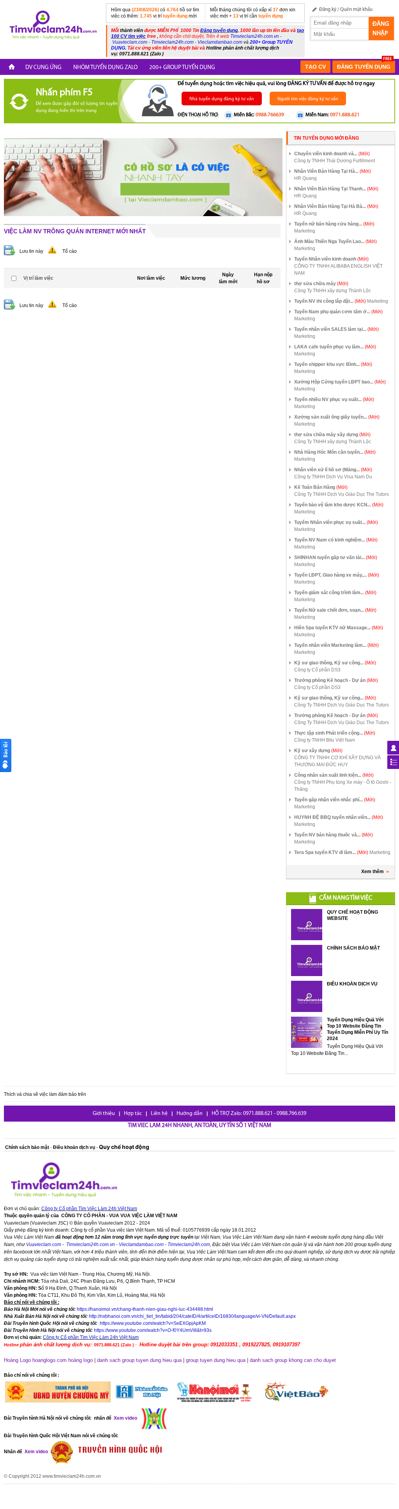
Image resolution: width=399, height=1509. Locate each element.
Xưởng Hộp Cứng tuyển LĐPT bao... (340, 382)
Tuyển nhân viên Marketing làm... (336, 645)
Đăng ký (327, 9)
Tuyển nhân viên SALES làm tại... (336, 329)
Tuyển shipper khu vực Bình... (333, 364)
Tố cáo (69, 251)
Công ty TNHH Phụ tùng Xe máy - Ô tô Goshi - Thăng (342, 785)
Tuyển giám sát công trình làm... (335, 592)
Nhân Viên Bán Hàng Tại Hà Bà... (336, 206)
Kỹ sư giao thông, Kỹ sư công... (335, 663)
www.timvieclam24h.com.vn (71, 1476)
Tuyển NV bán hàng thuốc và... (333, 835)
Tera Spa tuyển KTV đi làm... (331, 852)
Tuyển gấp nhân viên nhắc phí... (334, 799)
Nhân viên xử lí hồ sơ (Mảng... (333, 469)
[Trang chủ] (11, 67)
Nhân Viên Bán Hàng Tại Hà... (332, 171)
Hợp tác (133, 1114)
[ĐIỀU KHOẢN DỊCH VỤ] (306, 996)
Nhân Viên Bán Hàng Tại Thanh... (336, 189)
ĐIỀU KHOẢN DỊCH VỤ (352, 984)
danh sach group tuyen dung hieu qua (139, 1360)
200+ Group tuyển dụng (182, 68)
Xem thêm (372, 871)
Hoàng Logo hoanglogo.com (35, 1360)
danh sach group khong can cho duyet (293, 1360)
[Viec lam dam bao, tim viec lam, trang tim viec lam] (52, 26)
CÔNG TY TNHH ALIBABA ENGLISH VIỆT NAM (338, 269)
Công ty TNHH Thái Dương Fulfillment (334, 160)
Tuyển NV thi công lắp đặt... (330, 301)
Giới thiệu (104, 1114)
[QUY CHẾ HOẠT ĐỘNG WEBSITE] (306, 924)
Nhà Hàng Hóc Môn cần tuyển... (335, 452)
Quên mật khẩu (356, 9)
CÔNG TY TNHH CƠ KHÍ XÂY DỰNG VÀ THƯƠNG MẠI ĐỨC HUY (337, 761)
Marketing (304, 231)
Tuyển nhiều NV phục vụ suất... (334, 399)
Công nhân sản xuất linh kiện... (334, 775)
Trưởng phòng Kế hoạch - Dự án (336, 680)
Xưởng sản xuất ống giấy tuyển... (337, 417)
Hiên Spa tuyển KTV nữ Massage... (338, 627)
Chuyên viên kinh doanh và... (332, 153)
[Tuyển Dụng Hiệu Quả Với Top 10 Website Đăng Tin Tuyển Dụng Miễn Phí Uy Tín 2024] (306, 1032)
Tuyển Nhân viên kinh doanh (331, 259)
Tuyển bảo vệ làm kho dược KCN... (338, 505)
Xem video (35, 1451)
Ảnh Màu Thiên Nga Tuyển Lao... (335, 241)
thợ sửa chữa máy (321, 283)
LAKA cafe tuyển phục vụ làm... (335, 347)
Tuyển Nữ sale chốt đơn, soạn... (335, 610)
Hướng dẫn (190, 1114)
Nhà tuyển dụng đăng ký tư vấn (221, 99)
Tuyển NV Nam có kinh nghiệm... (336, 540)
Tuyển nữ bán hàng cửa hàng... (334, 224)
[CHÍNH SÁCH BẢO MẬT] (306, 960)
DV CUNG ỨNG (43, 68)
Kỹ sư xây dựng (318, 750)
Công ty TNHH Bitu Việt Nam (324, 740)
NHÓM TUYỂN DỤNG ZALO (105, 68)
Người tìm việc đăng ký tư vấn (307, 99)
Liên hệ (159, 1114)
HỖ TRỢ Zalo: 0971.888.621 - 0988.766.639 (259, 1114)
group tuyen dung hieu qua (215, 1360)
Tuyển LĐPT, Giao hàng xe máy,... (336, 575)
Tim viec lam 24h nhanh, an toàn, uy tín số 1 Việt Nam (199, 1126)
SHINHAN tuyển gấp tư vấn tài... (335, 557)
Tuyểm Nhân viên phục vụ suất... (336, 522)
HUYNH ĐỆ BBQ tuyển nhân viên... (338, 817)
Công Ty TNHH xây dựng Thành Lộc (332, 290)
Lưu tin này (31, 251)
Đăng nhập (381, 29)
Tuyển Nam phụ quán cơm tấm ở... (338, 311)
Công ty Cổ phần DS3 (317, 670)
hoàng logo (80, 1360)
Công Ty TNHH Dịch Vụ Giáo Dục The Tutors (341, 494)
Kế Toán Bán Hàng (321, 487)
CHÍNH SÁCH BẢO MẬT (353, 948)
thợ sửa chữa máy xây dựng (332, 434)
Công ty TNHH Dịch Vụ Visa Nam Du (333, 476)
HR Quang (305, 178)
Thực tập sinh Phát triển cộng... (334, 733)
